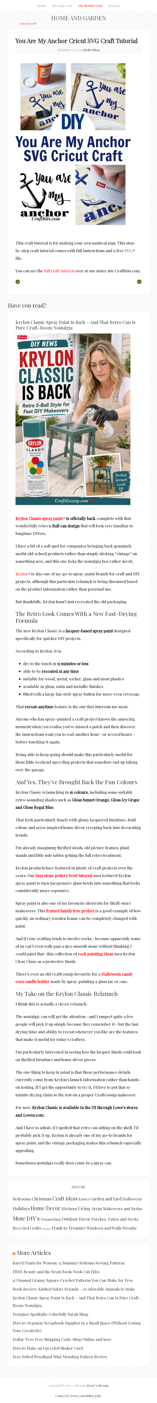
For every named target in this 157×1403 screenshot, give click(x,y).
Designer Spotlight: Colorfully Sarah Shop (50, 1314)
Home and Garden (78, 18)
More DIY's (26, 1218)
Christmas (42, 1199)
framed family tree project (70, 910)
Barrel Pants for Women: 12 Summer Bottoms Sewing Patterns (69, 1262)
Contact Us (62, 1396)
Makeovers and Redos (122, 1208)
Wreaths (129, 1228)
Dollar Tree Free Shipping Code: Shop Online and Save (62, 1339)
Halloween (132, 1198)
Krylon (22, 573)
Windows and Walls (104, 1228)
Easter (83, 1198)
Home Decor (46, 1207)
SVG (128, 250)
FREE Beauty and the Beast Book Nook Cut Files (56, 1271)
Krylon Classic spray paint (39, 518)
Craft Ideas (65, 1198)
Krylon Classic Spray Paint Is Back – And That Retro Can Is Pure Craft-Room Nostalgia (75, 325)
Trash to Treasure (68, 1228)
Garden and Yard (105, 1198)
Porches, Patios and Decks (114, 1219)
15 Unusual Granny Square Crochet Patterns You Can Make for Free (73, 1280)
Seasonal (46, 1228)
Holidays (21, 1208)
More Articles (34, 1252)
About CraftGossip (97, 1385)
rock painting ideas (95, 953)
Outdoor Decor (76, 1219)
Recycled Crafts (27, 1228)
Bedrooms (22, 1198)
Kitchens (69, 1208)
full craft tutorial (59, 270)
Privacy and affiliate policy (86, 1396)
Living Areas (90, 1208)
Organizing (51, 1219)
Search (114, 6)
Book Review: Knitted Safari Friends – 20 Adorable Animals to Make (74, 1289)
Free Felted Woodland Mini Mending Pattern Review (60, 1356)
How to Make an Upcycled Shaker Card (48, 1348)
